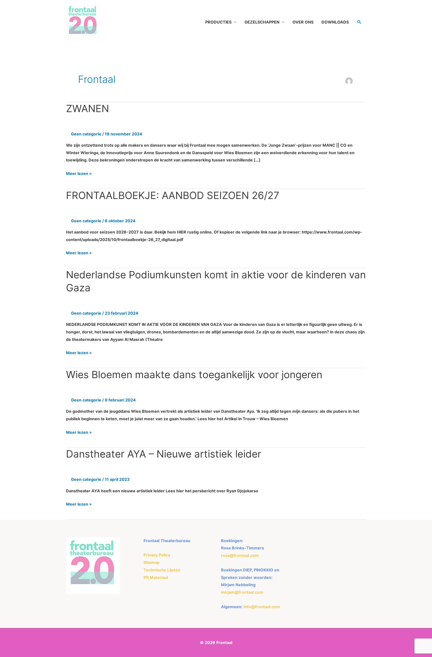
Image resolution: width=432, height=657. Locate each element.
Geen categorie (86, 133)
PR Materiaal (156, 577)
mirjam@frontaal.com (242, 592)
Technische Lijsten (162, 569)
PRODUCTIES (218, 22)
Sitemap (152, 562)
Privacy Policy (157, 554)
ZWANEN (87, 108)
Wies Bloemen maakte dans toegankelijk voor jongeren (194, 374)
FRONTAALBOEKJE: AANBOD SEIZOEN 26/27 (172, 195)
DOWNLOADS (335, 22)
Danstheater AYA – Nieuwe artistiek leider (163, 454)
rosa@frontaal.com (240, 555)
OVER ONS (303, 22)
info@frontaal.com (262, 606)
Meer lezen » (79, 173)
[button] (359, 22)
